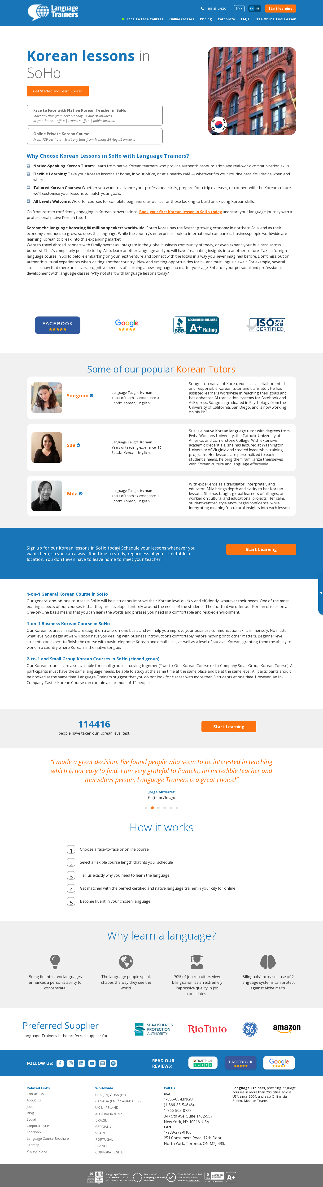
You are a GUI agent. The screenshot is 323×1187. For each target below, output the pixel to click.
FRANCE (101, 1146)
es (257, 8)
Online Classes (181, 19)
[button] (146, 808)
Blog (30, 1113)
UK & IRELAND (106, 1107)
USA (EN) (102, 1094)
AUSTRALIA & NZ (108, 1114)
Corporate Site (38, 1125)
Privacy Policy (37, 1151)
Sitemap (33, 1145)
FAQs (245, 19)
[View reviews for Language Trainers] (220, 1177)
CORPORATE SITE (109, 1152)
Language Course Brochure (48, 1138)
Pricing (206, 19)
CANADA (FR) (130, 1101)
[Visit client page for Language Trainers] (185, 1177)
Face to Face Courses (145, 19)
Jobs (30, 1106)
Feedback (34, 1132)
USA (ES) (119, 1094)
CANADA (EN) (106, 1101)
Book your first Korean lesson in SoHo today (180, 211)
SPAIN (100, 1133)
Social (31, 1119)
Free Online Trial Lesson (275, 19)
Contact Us (35, 1094)
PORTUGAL (104, 1139)
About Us (34, 1100)
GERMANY (103, 1126)
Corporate (226, 19)
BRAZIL (101, 1120)
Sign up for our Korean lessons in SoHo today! (73, 548)
